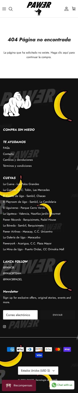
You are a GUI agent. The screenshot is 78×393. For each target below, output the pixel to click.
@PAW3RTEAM (12, 273)
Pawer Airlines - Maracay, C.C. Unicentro (27, 231)
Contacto (8, 154)
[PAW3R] (39, 5)
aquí (65, 52)
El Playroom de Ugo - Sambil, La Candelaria (29, 202)
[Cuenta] (65, 9)
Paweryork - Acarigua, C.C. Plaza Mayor (27, 243)
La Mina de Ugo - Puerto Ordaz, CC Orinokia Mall (33, 249)
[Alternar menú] (4, 9)
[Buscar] (12, 9)
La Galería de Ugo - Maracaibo (21, 237)
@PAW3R (8, 267)
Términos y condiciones (17, 166)
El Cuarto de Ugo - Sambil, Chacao (24, 196)
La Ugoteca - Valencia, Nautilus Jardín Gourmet (31, 214)
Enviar (57, 315)
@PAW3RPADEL (12, 279)
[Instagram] (4, 326)
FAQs (6, 148)
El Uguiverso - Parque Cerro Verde (24, 208)
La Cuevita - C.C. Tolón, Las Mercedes (26, 190)
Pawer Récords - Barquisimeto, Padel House (29, 220)
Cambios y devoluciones (18, 160)
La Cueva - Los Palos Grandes (21, 184)
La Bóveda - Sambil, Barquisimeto (23, 225)
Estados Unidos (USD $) (35, 371)
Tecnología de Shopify (46, 380)
